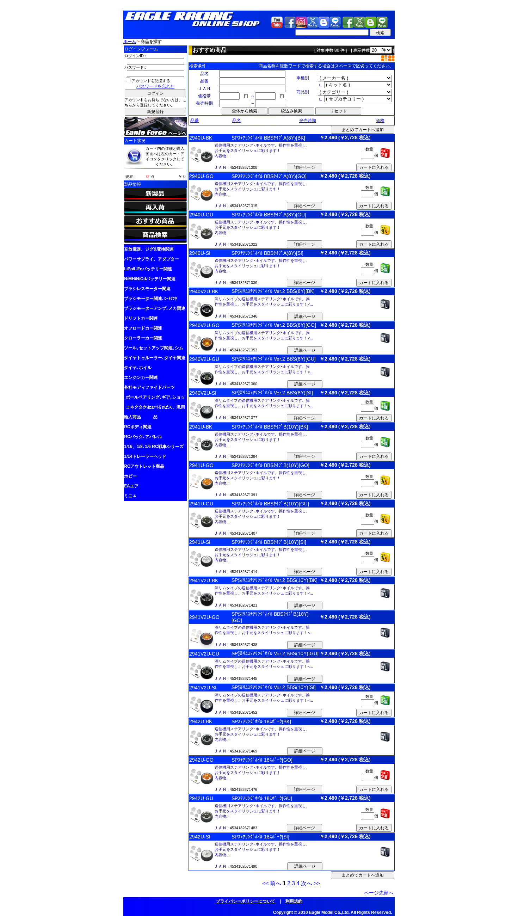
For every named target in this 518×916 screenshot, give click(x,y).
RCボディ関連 (138, 426)
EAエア (131, 486)
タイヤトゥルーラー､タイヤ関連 (154, 357)
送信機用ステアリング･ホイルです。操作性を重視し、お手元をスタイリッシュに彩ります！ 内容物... (262, 150)
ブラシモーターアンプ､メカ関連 (154, 308)
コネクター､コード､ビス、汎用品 (155, 408)
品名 (236, 120)
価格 (380, 120)
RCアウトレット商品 (144, 466)
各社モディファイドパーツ (149, 387)
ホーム (129, 41)
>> (317, 883)
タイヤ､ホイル (138, 367)
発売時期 (307, 120)
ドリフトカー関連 (141, 318)
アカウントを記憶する (150, 81)
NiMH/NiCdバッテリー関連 (149, 278)
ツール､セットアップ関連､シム (153, 347)
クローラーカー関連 (143, 338)
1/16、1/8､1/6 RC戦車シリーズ (154, 446)
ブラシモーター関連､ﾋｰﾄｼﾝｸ (150, 298)
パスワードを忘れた (155, 86)
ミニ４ (130, 495)
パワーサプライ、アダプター (151, 259)
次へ (306, 883)
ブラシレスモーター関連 (147, 288)
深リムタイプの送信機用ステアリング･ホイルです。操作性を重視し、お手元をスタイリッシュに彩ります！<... (264, 301)
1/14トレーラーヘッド (145, 456)
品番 (194, 120)
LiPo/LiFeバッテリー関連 (148, 268)
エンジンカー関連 (141, 377)
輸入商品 (132, 416)
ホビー (130, 476)
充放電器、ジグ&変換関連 (149, 249)
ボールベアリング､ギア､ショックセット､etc (155, 398)
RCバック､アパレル (143, 436)
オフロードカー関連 (143, 328)
